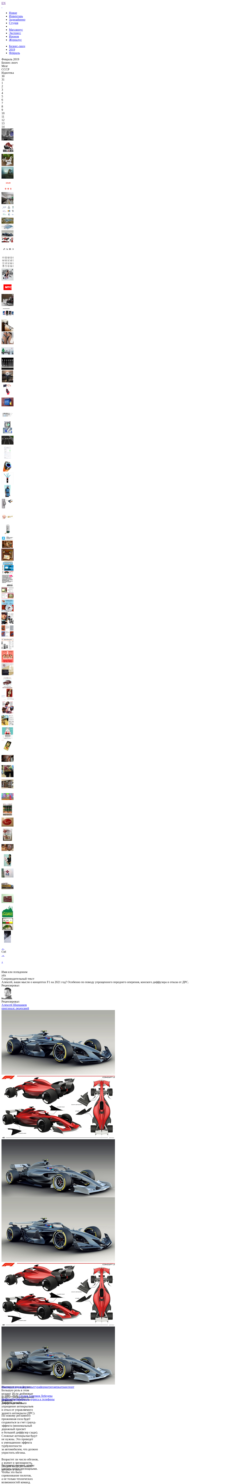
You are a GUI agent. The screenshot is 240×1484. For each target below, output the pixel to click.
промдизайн (18, 1386)
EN (4, 3)
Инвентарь (16, 16)
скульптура (33, 1386)
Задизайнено (17, 19)
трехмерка (54, 1386)
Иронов (14, 36)
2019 (12, 49)
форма (44, 1386)
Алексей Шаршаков (14, 1004)
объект (6, 1386)
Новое (13, 12)
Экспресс (15, 33)
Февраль (14, 52)
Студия (13, 23)
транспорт (67, 1386)
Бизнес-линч (17, 46)
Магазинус (16, 29)
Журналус (15, 39)
